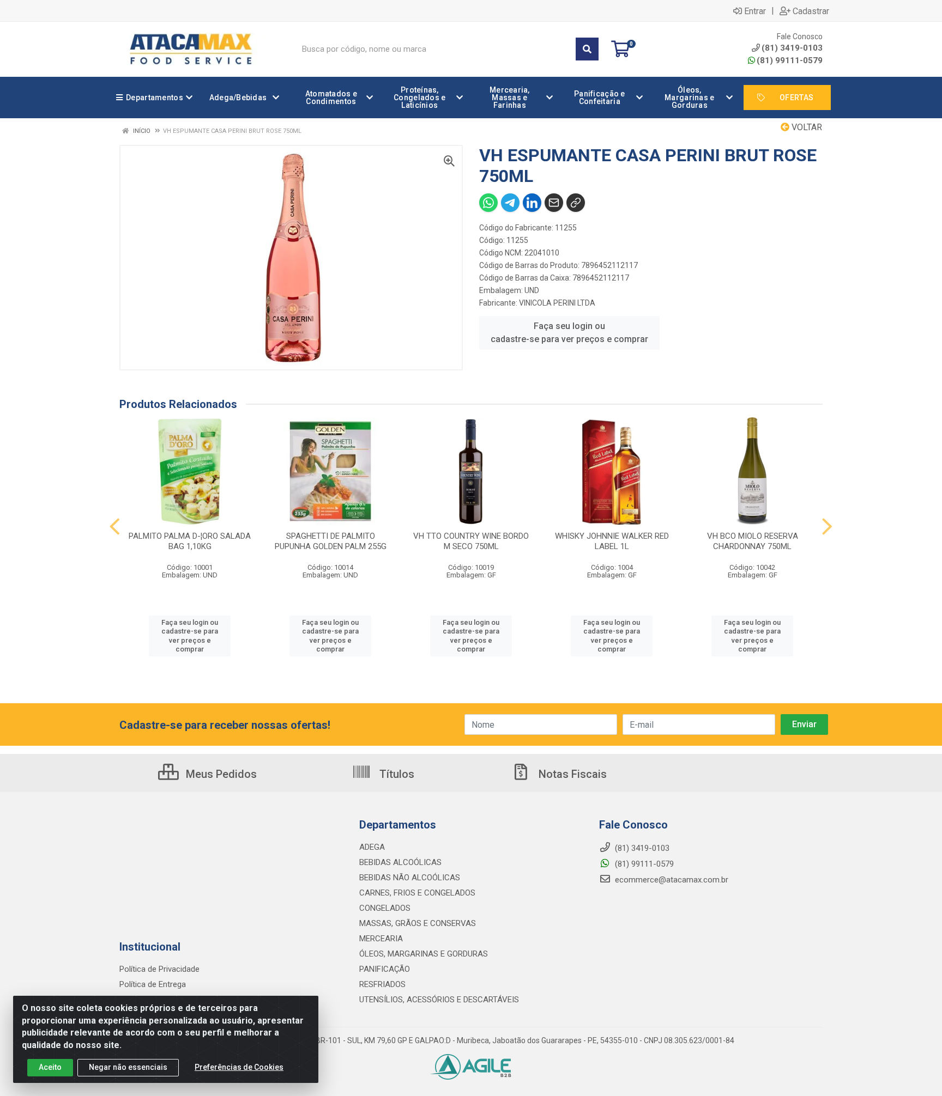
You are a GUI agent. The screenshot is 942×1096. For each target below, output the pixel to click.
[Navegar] (114, 526)
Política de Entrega (152, 984)
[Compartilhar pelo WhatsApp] (488, 202)
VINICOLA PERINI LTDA (557, 303)
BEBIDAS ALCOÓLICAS (400, 862)
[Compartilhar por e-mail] (554, 202)
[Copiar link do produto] (575, 202)
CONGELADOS (384, 908)
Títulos (395, 774)
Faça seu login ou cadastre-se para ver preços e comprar (569, 332)
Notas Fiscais (571, 774)
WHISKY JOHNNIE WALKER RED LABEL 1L (612, 541)
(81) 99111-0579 (790, 60)
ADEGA (372, 847)
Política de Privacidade (159, 969)
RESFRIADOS (382, 984)
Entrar (755, 11)
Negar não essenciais (128, 1067)
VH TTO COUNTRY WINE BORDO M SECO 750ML (471, 541)
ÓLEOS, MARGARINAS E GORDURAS (423, 954)
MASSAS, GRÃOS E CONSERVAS (417, 923)
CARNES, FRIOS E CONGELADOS (417, 893)
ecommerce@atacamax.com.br (670, 880)
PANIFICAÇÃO (384, 969)
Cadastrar (811, 11)
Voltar (805, 127)
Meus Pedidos (220, 774)
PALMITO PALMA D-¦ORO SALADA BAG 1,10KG (190, 541)
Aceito (50, 1067)
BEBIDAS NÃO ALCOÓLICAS (409, 877)
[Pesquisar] (587, 49)
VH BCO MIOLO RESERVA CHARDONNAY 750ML (752, 541)
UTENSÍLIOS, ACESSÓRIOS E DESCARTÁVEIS (439, 999)
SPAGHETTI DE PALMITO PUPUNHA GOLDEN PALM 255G (331, 541)
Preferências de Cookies (239, 1067)
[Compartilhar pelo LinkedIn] (532, 202)
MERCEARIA (381, 938)
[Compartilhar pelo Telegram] (510, 202)
